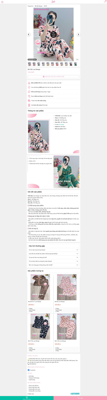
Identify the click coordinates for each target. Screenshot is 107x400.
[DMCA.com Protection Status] (74, 394)
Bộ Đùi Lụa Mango (60, 301)
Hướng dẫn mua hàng (34, 391)
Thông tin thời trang (34, 378)
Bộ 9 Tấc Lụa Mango (33, 341)
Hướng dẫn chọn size (34, 389)
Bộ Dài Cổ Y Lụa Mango (34, 301)
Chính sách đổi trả (33, 385)
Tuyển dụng (32, 379)
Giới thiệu (31, 376)
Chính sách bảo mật (34, 387)
